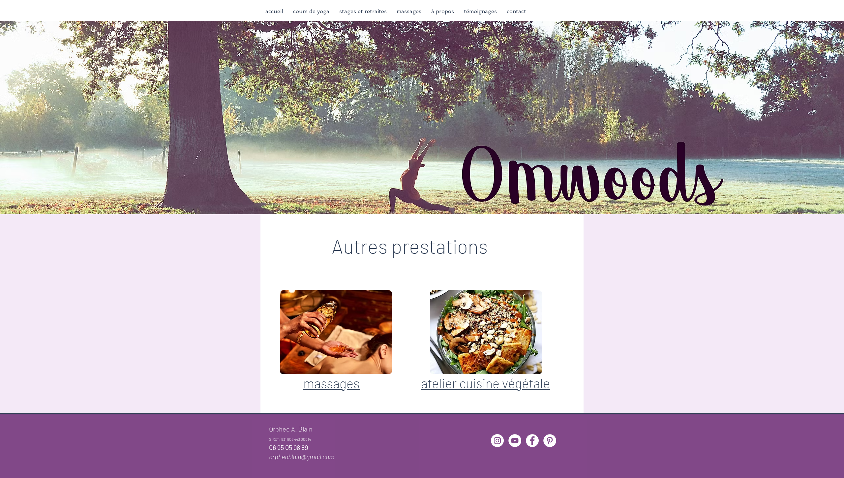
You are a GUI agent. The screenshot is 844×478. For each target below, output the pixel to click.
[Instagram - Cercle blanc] (497, 440)
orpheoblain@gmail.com (301, 457)
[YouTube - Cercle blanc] (514, 440)
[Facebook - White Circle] (532, 440)
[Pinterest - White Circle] (549, 440)
